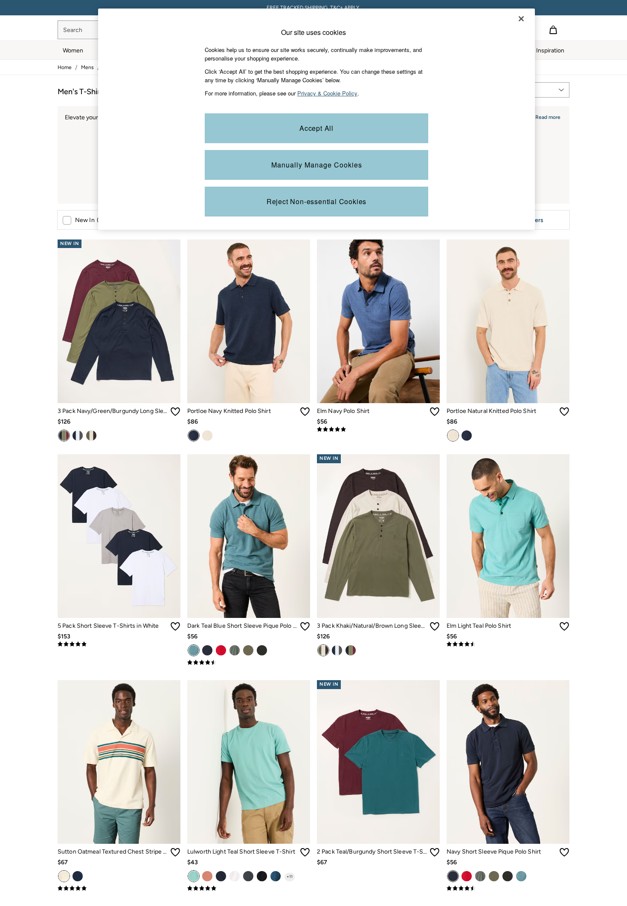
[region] (316, 119)
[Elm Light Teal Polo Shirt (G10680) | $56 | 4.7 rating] (508, 644)
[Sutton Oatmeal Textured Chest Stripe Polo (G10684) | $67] (119, 762)
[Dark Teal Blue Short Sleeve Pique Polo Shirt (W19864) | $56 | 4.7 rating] (248, 662)
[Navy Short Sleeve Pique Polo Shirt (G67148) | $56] (508, 762)
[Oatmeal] (64, 876)
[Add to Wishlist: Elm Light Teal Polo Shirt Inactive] (564, 626)
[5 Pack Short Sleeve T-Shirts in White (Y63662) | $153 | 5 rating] (119, 644)
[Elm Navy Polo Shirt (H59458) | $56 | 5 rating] (378, 429)
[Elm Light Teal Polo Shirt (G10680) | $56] (508, 536)
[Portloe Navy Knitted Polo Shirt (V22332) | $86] (248, 321)
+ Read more (545, 116)
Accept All (316, 128)
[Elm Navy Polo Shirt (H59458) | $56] (378, 321)
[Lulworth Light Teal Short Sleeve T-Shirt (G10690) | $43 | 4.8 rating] (248, 888)
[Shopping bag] (553, 29)
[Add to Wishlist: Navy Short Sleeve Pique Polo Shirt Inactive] (564, 852)
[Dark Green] (234, 650)
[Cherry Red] (221, 650)
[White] (234, 876)
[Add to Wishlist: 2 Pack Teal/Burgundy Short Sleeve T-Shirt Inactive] (435, 852)
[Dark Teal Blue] (193, 650)
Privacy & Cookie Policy (327, 93)
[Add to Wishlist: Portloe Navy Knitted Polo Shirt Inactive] (305, 412)
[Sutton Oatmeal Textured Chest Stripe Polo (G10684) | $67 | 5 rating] (119, 888)
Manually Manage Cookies (316, 165)
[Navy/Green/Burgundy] (64, 435)
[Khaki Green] (248, 650)
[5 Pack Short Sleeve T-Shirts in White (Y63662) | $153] (119, 536)
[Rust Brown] (207, 876)
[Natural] (207, 435)
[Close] (521, 18)
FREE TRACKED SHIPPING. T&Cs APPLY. (313, 8)
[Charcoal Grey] (78, 435)
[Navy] (193, 435)
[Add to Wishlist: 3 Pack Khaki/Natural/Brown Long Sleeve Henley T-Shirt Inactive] (435, 626)
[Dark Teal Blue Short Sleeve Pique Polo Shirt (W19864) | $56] (248, 536)
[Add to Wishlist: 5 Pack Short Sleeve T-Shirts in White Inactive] (175, 626)
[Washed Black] (248, 876)
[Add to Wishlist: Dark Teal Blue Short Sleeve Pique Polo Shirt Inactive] (305, 626)
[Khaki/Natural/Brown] (91, 435)
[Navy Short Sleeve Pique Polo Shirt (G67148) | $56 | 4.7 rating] (508, 888)
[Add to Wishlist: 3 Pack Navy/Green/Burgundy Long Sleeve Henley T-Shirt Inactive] (175, 412)
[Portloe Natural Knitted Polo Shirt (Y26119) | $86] (508, 321)
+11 (290, 876)
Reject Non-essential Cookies (316, 201)
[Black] (262, 650)
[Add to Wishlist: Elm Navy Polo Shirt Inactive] (435, 412)
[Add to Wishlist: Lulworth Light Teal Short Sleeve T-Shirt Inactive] (305, 852)
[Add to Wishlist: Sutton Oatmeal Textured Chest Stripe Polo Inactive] (175, 852)
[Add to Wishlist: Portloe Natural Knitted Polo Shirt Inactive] (564, 412)
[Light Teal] (193, 876)
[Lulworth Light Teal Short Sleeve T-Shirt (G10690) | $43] (248, 762)
